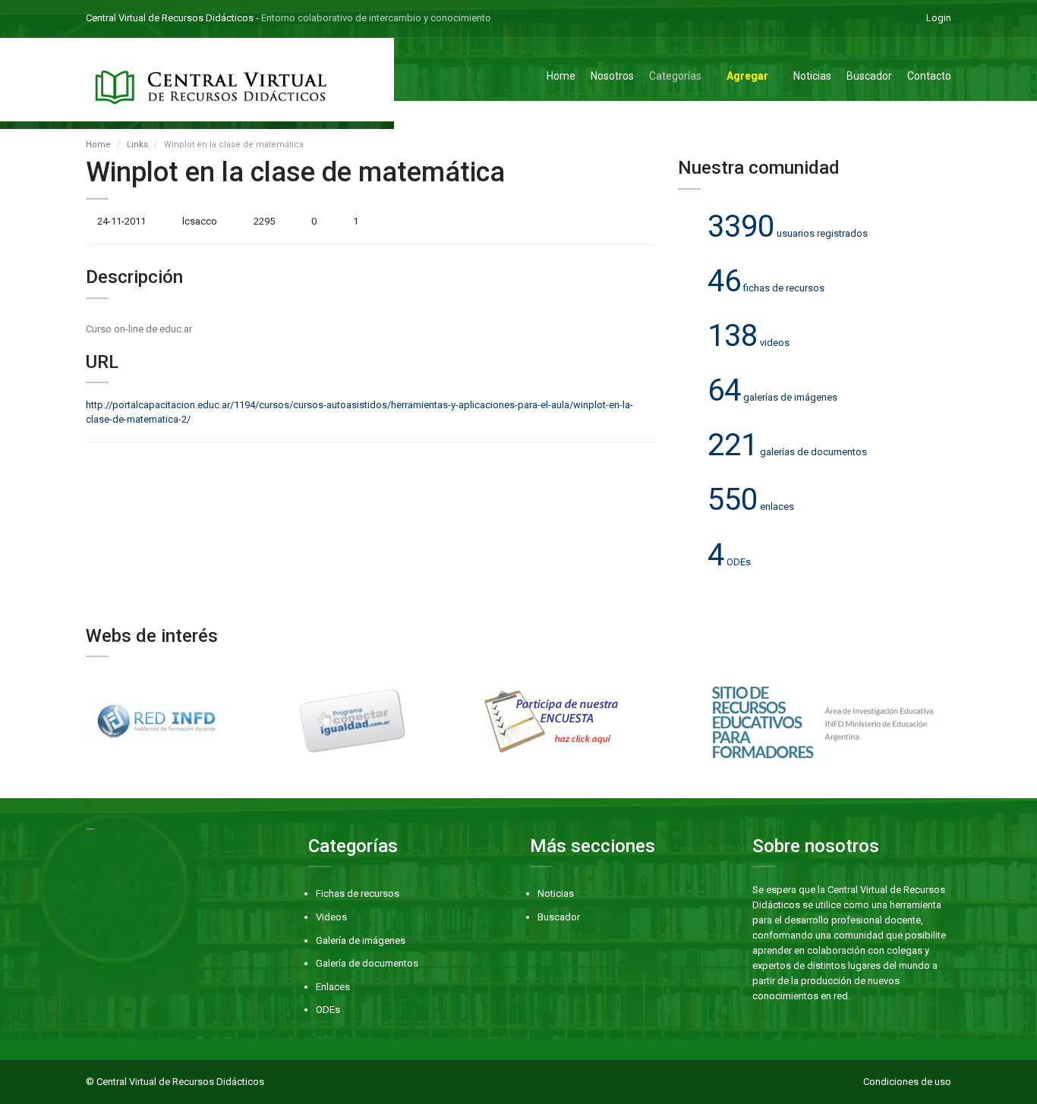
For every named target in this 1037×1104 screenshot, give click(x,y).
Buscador (869, 76)
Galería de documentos (367, 963)
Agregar (747, 76)
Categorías (675, 76)
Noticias (812, 76)
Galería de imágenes (360, 940)
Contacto (929, 76)
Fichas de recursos (357, 893)
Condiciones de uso (907, 1081)
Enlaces (333, 986)
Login (938, 18)
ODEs (328, 1009)
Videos (331, 917)
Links (137, 144)
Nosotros (612, 76)
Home (561, 76)
